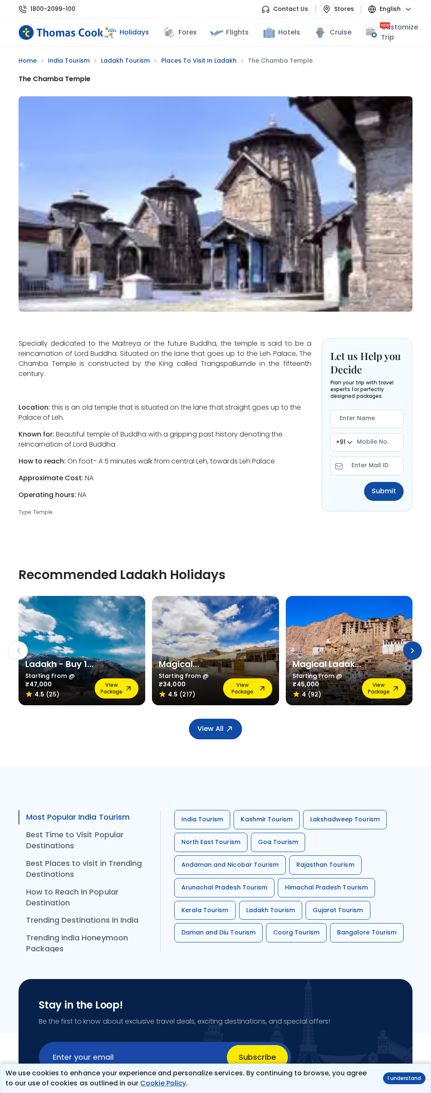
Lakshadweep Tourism (345, 819)
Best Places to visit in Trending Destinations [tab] (84, 868)
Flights (237, 32)
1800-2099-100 (52, 9)
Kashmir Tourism (267, 819)
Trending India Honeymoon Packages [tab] (77, 943)
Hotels (289, 32)
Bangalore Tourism (366, 932)
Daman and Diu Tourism (218, 932)
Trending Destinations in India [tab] (82, 920)
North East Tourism (210, 842)
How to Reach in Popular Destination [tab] (72, 897)
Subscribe (257, 1057)
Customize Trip (399, 32)
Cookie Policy (163, 1083)
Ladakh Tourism (270, 910)
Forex (187, 32)
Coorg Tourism (296, 932)
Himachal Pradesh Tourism (326, 887)
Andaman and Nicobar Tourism (230, 864)
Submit (384, 491)
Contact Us (290, 9)
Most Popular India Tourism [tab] (78, 817)
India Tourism (202, 819)
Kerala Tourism (205, 910)
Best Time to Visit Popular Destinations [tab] (75, 840)
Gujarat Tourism (338, 910)
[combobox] (344, 442)
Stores (344, 9)
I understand (404, 1078)
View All (210, 728)
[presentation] (18, 650)
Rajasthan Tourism (325, 864)
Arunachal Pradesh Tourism (224, 887)
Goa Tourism (278, 842)
